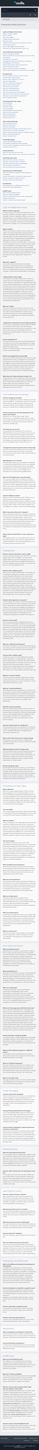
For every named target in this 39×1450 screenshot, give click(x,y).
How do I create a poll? (9, 81)
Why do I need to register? (10, 34)
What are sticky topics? (9, 114)
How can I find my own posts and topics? (14, 167)
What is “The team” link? (10, 136)
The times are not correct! (10, 59)
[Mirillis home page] (19, 2)
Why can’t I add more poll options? (12, 83)
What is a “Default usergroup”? (12, 134)
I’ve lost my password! (9, 45)
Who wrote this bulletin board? (11, 193)
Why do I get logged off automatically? (13, 46)
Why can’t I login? (7, 41)
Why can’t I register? (8, 37)
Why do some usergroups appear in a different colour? (18, 132)
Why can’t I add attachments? (11, 88)
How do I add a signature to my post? (13, 79)
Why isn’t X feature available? (11, 194)
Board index (6, 19)
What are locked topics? (9, 116)
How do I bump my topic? (10, 97)
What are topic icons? (9, 117)
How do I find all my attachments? (12, 187)
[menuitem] (35, 15)
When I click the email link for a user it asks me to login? (18, 70)
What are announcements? (10, 112)
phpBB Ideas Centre (17, 1379)
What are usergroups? (9, 127)
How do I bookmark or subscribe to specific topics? (17, 176)
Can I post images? (8, 108)
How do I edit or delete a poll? (11, 85)
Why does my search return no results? (14, 161)
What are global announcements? (12, 110)
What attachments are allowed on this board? (16, 185)
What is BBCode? (7, 103)
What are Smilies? (8, 107)
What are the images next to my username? (15, 65)
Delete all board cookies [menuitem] (20, 1438)
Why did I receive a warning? (11, 90)
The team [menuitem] (35, 1440)
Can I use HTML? (7, 105)
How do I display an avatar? (11, 66)
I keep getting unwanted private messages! (15, 143)
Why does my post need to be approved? (15, 96)
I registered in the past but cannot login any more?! (17, 43)
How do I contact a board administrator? (14, 200)
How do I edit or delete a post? (11, 77)
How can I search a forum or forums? (13, 160)
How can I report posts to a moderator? (14, 92)
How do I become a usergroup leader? (14, 130)
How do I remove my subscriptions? (13, 180)
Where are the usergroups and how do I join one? (17, 129)
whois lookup (29, 1396)
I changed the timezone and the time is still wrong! (17, 61)
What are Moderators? (9, 125)
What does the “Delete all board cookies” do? (16, 48)
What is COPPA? (7, 35)
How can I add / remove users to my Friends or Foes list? (19, 154)
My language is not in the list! (11, 63)
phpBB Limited (22, 1363)
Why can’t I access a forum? (11, 86)
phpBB (23, 471)
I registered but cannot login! (11, 39)
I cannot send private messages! (12, 141)
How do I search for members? (11, 165)
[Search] (35, 10)
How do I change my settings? (11, 54)
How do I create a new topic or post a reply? (15, 76)
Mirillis (5, 1446)
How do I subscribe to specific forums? (14, 178)
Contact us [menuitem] (26, 1440)
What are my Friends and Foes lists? (13, 152)
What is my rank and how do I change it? (14, 68)
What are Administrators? (10, 123)
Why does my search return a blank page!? (15, 163)
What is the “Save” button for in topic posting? (16, 94)
